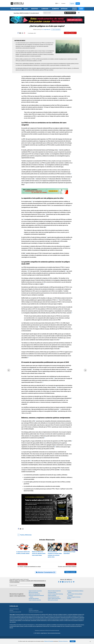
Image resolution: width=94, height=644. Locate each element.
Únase (77, 3)
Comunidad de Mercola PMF (15, 611)
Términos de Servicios (63, 641)
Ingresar (72, 3)
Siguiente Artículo (71, 564)
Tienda (81, 9)
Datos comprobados (56, 29)
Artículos (64, 8)
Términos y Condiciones (33, 610)
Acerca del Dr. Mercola (74, 9)
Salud (26, 8)
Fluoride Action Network (34, 598)
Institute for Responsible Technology (55, 593)
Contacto (30, 608)
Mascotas (34, 8)
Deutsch (58, 5)
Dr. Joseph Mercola (46, 29)
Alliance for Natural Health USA (54, 590)
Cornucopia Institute (52, 592)
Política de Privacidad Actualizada (36, 611)
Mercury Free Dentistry (33, 592)
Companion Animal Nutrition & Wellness (75, 591)
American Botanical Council (53, 597)
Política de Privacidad (48, 641)
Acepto (72, 641)
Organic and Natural (52, 595)
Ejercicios (45, 8)
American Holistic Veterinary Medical (74, 594)
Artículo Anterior (22, 564)
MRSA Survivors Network (53, 600)
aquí (35, 624)
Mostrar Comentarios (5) (46, 572)
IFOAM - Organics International (54, 598)
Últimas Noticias (16, 8)
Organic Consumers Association (35, 590)
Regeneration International (34, 593)
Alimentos (55, 8)
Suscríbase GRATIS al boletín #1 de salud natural (26, 13)
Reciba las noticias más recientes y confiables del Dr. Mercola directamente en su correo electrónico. (28, 581)
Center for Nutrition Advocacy (35, 600)
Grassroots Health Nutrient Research (36, 596)
